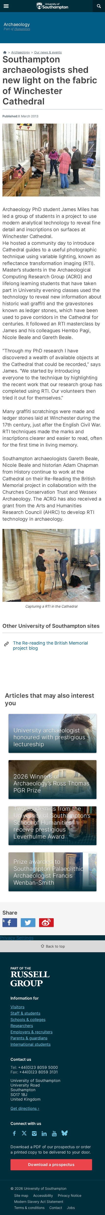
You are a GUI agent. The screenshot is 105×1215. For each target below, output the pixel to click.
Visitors (17, 1006)
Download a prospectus (51, 1164)
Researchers (21, 1025)
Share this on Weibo (46, 922)
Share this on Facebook (3, 920)
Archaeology (17, 24)
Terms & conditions (29, 1208)
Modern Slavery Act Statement (38, 1201)
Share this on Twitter (28, 922)
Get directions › (24, 1108)
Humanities (22, 29)
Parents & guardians (28, 1038)
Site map (21, 1195)
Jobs (71, 1208)
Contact (55, 1208)
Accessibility (43, 1195)
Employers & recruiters (31, 1031)
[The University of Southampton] (52, 6)
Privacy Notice (69, 1195)
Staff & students (25, 1013)
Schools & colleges (27, 1019)
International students (30, 1044)
